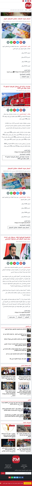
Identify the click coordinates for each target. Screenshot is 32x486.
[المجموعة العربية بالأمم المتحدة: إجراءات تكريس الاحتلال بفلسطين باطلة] (29, 345)
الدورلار (20, 317)
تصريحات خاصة (27, 422)
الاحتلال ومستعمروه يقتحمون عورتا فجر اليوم (15, 329)
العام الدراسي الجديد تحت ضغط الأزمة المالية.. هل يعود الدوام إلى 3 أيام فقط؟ (24, 449)
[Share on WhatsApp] (11, 42)
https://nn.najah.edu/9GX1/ (22, 72)
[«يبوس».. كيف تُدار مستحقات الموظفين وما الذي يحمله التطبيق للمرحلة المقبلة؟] (8, 428)
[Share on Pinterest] (14, 42)
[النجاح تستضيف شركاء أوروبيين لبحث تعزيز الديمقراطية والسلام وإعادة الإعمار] (8, 386)
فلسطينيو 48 (8, 465)
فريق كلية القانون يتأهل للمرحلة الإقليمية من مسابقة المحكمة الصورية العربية (24, 392)
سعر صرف (12, 317)
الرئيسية (30, 10)
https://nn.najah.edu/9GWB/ (22, 152)
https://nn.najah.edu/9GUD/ (22, 223)
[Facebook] (22, 477)
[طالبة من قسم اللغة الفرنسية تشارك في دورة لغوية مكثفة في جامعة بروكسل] (8, 371)
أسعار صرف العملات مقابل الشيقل (19, 227)
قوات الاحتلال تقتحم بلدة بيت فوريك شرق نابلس (13, 483)
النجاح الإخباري (28, 5)
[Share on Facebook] (24, 42)
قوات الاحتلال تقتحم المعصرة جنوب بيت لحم (16, 354)
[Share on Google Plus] (20, 42)
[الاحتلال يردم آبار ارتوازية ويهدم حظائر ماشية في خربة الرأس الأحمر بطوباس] (29, 350)
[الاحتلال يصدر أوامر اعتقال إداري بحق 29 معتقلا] (29, 340)
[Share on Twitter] (17, 42)
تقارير (29, 400)
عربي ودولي (8, 466)
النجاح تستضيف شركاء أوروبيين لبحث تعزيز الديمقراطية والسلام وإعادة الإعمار (8, 393)
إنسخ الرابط (10, 72)
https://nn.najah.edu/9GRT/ (22, 312)
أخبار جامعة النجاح (26, 365)
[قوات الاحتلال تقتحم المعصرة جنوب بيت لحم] (29, 355)
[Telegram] (15, 477)
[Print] (8, 42)
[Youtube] (9, 477)
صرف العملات (25, 77)
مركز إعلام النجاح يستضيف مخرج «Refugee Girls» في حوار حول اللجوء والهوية (24, 378)
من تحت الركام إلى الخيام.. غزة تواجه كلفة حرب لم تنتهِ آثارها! (14, 334)
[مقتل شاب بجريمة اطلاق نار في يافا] (29, 360)
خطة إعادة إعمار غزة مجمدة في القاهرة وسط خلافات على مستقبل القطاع (12, 403)
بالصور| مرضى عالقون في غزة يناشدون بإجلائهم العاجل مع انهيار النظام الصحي (14, 415)
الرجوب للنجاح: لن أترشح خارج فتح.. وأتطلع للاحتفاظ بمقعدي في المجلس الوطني (8, 449)
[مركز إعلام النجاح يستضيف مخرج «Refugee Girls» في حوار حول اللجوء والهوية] (24, 371)
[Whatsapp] (12, 477)
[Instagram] (20, 477)
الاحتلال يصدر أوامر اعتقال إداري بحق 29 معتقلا (15, 339)
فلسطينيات (24, 465)
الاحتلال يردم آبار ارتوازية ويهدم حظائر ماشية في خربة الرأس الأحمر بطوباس (14, 349)
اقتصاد (26, 10)
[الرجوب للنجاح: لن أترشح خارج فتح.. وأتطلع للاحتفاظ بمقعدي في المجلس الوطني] (8, 443)
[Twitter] (17, 477)
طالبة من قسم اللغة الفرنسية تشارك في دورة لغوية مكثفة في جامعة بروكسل (8, 378)
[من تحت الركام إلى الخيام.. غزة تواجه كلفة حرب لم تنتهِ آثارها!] (29, 335)
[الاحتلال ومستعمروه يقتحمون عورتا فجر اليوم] (29, 330)
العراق (27, 317)
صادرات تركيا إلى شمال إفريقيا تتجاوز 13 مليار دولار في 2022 (17, 158)
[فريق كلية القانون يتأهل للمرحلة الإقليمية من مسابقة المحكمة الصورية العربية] (24, 386)
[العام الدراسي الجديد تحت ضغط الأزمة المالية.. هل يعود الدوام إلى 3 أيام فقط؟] (24, 443)
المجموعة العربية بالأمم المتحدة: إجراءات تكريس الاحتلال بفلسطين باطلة (15, 344)
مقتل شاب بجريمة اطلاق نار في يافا (18, 358)
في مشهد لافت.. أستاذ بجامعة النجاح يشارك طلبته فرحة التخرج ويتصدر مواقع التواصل (12, 409)
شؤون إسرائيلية (24, 466)
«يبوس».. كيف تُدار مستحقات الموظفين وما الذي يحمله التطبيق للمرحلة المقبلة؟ (8, 435)
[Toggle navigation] (23, 1)
